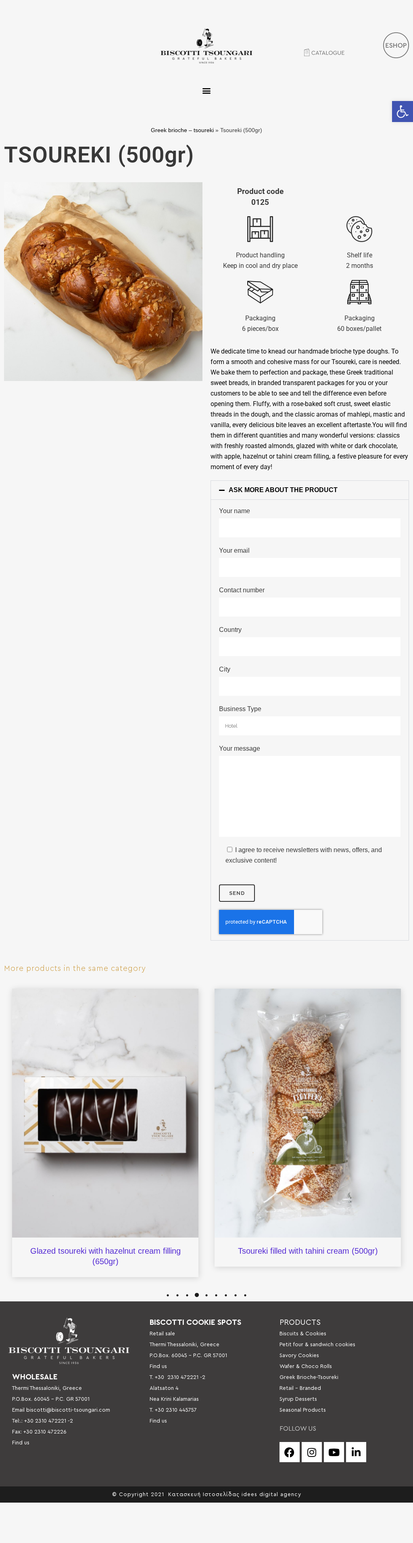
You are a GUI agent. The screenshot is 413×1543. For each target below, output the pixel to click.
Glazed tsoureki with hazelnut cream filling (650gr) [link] (105, 1256)
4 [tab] (197, 1295)
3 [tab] (187, 1295)
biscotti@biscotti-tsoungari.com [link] (68, 1410)
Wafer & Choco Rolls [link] (306, 1366)
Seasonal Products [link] (303, 1410)
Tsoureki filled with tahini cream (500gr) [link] (308, 1250)
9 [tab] (245, 1295)
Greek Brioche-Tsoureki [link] (309, 1377)
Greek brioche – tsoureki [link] (182, 130)
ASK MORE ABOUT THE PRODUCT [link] (283, 489)
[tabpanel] (105, 1133)
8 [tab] (236, 1295)
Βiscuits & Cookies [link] (303, 1334)
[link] (402, 111)
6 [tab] (216, 1295)
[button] (206, 90)
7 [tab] (226, 1295)
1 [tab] (168, 1295)
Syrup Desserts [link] (298, 1399)
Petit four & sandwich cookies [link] (317, 1344)
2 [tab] (177, 1295)
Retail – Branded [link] (300, 1388)
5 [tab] (206, 1295)
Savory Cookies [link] (299, 1355)
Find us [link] (20, 1443)
